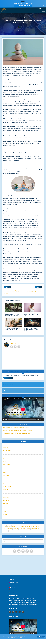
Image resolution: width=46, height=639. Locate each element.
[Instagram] (19, 347)
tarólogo (11, 530)
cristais (30, 526)
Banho (4, 453)
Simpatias (5, 503)
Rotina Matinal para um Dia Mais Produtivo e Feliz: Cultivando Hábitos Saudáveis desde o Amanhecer (12, 314)
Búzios (4, 461)
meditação (9, 528)
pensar (28, 528)
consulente (21, 526)
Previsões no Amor (7, 494)
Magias (5, 472)
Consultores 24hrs (10, 384)
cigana (17, 526)
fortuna (5, 528)
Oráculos (5, 483)
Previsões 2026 (6, 492)
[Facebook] (11, 347)
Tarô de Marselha (7, 508)
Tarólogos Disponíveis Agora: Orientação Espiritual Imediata (16, 433)
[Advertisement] (23, 358)
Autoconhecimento (7, 450)
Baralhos (5, 455)
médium (20, 528)
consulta (26, 526)
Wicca (4, 517)
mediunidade (15, 528)
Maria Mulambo (6, 475)
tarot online (6, 530)
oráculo (24, 528)
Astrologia (5, 447)
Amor (4, 444)
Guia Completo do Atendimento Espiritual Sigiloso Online (16, 427)
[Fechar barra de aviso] (44, 5)
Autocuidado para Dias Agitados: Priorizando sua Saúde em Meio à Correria (11, 291)
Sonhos (5, 506)
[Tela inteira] (42, 419)
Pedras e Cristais (7, 486)
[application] (23, 409)
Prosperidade (6, 497)
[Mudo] (40, 419)
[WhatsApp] (27, 551)
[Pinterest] (31, 551)
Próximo (38, 287)
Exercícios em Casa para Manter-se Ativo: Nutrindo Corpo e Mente (34, 290)
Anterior (8, 287)
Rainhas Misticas (25, 27)
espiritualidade (36, 526)
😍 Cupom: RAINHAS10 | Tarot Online (22, 5)
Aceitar (40, 636)
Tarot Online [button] (7, 378)
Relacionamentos (7, 500)
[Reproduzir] (3, 419)
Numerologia (6, 481)
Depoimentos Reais (10, 390)
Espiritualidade (6, 464)
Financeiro (5, 467)
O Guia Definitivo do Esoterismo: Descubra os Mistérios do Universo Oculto (31, 329)
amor (5, 526)
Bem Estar (22, 17)
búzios (13, 526)
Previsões (5, 489)
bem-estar (9, 526)
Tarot (4, 511)
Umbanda (5, 514)
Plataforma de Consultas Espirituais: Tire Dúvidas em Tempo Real (17, 430)
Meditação (5, 478)
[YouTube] (15, 347)
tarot (38, 528)
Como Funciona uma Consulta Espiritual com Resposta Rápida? (17, 436)
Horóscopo (5, 469)
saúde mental (34, 528)
